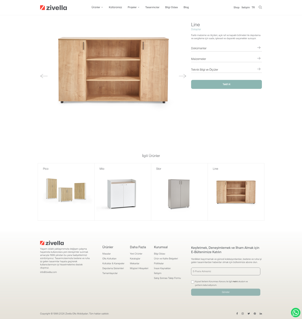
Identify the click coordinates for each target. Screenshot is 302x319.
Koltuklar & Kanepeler (113, 263)
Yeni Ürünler (136, 253)
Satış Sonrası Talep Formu (167, 278)
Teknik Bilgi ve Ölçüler (204, 70)
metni (235, 281)
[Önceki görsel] (44, 76)
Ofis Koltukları (109, 258)
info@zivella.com (48, 272)
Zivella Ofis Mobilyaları (76, 313)
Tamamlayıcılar (110, 273)
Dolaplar (196, 29)
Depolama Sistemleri (113, 268)
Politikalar (159, 263)
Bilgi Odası (159, 253)
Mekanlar (134, 263)
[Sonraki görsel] (182, 76)
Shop (237, 7)
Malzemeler (198, 59)
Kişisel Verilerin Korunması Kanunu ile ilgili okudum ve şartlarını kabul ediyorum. (221, 283)
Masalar (106, 253)
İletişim (246, 7)
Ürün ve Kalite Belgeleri (166, 258)
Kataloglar (135, 258)
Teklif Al (226, 84)
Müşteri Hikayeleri (139, 268)
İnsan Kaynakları (162, 268)
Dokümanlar (199, 48)
